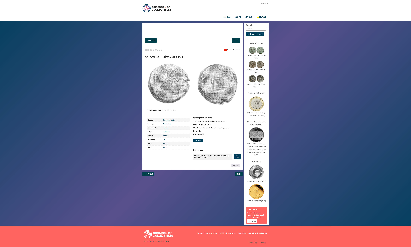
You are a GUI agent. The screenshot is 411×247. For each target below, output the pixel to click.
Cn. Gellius (167, 124)
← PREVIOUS (151, 40)
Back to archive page (255, 34)
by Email (264, 233)
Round (165, 143)
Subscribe (252, 221)
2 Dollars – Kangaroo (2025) (256, 201)
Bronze (165, 136)
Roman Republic (233, 50)
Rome (165, 147)
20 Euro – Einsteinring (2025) (256, 181)
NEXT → (236, 40)
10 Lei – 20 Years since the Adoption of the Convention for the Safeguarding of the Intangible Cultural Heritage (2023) (256, 149)
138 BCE (166, 132)
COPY (237, 157)
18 (164, 139)
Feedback (235, 165)
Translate (198, 140)
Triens (165, 128)
